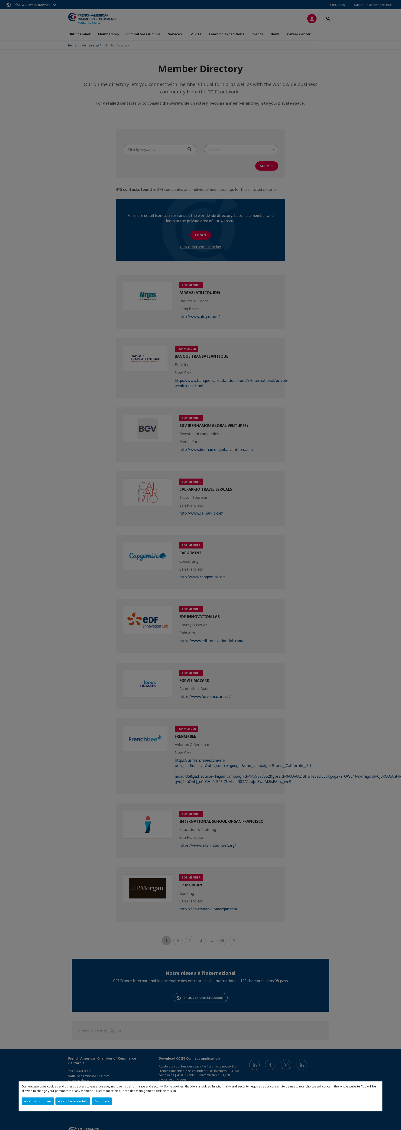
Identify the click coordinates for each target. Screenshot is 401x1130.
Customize (101, 1101)
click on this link (167, 1091)
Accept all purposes (38, 1101)
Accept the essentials (73, 1101)
